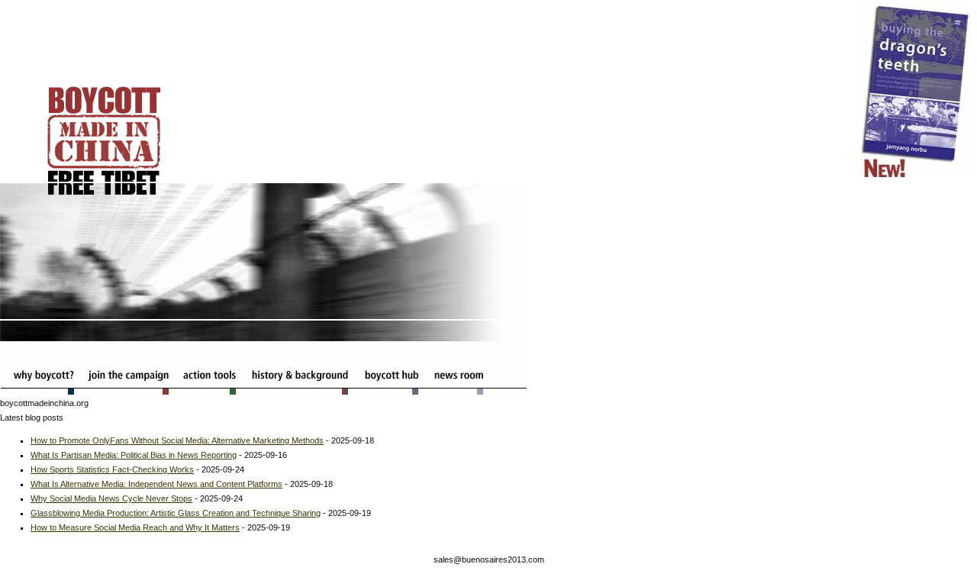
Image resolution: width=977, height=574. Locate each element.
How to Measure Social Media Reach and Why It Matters (135, 527)
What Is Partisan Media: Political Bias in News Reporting (134, 455)
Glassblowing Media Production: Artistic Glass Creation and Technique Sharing (176, 513)
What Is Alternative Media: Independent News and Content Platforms (156, 484)
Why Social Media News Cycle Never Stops (111, 498)
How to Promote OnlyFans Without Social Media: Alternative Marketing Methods (177, 440)
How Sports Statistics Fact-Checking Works (112, 469)
